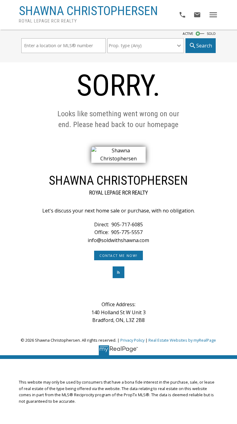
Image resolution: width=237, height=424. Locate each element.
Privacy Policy (132, 340)
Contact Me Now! (118, 255)
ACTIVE (188, 33)
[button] (118, 256)
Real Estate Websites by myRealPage (182, 340)
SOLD (211, 33)
